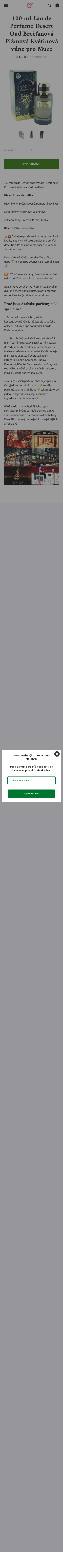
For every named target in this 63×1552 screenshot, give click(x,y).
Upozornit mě (31, 793)
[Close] (57, 754)
